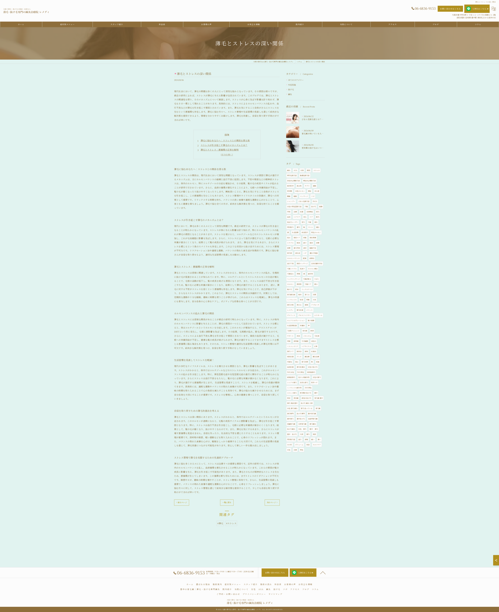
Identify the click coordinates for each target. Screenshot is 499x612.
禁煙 (298, 274)
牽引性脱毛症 (292, 175)
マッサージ (304, 196)
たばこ (316, 279)
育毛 (317, 212)
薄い (319, 439)
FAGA (315, 201)
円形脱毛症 (291, 439)
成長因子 (305, 232)
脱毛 (317, 217)
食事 (317, 243)
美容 (288, 398)
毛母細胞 (305, 341)
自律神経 (310, 212)
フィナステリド (307, 289)
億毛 (298, 227)
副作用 (310, 274)
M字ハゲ (314, 382)
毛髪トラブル (292, 269)
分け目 (289, 444)
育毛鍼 (318, 408)
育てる (307, 294)
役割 (288, 341)
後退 (308, 444)
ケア (311, 217)
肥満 (304, 258)
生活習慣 (295, 232)
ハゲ (304, 253)
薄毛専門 (290, 413)
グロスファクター (304, 315)
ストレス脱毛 (292, 393)
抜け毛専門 (301, 413)
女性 (288, 450)
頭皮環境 (313, 237)
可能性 (289, 362)
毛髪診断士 (307, 279)
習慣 (288, 248)
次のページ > (272, 502)
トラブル (290, 243)
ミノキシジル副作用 (294, 387)
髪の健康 (311, 320)
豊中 (315, 393)
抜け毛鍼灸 (291, 429)
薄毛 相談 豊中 (292, 403)
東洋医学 (290, 186)
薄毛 (308, 434)
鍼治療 (307, 356)
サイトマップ (275, 594)
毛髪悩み (290, 274)
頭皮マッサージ (302, 263)
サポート (290, 336)
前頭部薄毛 (291, 377)
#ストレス (231, 523)
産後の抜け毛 (306, 398)
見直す (302, 269)
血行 (299, 439)
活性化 (313, 341)
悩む (296, 362)
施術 (311, 243)
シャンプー (291, 201)
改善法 (313, 351)
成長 (298, 336)
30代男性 (308, 387)
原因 (308, 170)
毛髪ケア (308, 284)
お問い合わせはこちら (450, 8)
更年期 (289, 191)
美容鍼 (296, 398)
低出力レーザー (292, 222)
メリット (309, 310)
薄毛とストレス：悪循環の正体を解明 (220, 149)
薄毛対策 (290, 305)
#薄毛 (220, 523)
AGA (295, 170)
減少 (304, 243)
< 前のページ (181, 502)
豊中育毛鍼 (312, 413)
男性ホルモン (316, 232)
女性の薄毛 (317, 377)
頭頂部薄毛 (311, 372)
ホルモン (290, 284)
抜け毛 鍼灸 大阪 (307, 403)
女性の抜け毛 (312, 367)
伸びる (299, 305)
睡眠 (295, 196)
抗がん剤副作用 (303, 377)
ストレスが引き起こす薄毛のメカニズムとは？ (224, 145)
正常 (315, 346)
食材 (304, 248)
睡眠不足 (313, 248)
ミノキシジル (292, 299)
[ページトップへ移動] (323, 572)
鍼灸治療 (316, 356)
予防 (288, 212)
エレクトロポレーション (296, 320)
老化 (304, 217)
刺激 (308, 299)
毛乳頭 (316, 336)
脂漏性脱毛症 (304, 175)
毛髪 (309, 222)
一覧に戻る (226, 502)
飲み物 (299, 186)
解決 (299, 294)
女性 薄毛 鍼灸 (292, 408)
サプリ (307, 186)
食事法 (311, 258)
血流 (288, 217)
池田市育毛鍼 (312, 419)
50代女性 (290, 372)
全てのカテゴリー (296, 80)
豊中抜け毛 (301, 419)
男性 (301, 450)
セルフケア (317, 444)
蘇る (316, 284)
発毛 (303, 222)
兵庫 (295, 450)
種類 (306, 305)
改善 (301, 212)
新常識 (296, 341)
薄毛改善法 (301, 367)
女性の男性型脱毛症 (294, 206)
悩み (288, 237)
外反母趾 (292, 84)
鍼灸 (290, 94)
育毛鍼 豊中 (318, 398)
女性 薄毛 (302, 429)
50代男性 (300, 372)
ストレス (316, 170)
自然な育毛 (304, 382)
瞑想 (312, 331)
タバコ (310, 227)
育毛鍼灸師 (291, 294)
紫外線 (305, 331)
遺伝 (317, 227)
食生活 (297, 253)
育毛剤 (289, 253)
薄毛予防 (297, 248)
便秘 (309, 191)
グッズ (299, 356)
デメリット (291, 315)
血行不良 (290, 263)
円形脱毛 (290, 227)
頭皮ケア (297, 237)
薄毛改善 (300, 310)
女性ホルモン (300, 191)
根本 (296, 289)
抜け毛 (291, 89)
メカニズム (307, 336)
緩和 (306, 351)
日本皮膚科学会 (316, 263)
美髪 (304, 237)
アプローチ (315, 305)
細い (312, 439)
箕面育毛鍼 (291, 424)
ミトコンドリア (292, 346)
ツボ (312, 196)
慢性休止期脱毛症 (309, 180)
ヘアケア (297, 217)
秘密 (301, 299)
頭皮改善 (290, 356)
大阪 (301, 434)
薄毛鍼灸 (313, 424)
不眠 (306, 206)
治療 (295, 212)
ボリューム (299, 444)
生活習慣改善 (292, 325)
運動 (314, 186)
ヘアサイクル (306, 346)
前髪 (306, 439)
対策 (302, 170)
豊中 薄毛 (314, 429)
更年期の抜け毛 (305, 393)
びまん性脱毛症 (303, 201)
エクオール (318, 315)
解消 (298, 243)
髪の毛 (289, 289)
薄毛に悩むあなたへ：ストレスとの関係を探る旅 (225, 140)
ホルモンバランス (293, 258)
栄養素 (302, 325)
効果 (314, 294)
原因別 (299, 284)
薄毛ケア (290, 351)
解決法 (299, 351)
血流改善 (290, 367)
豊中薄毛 (290, 419)
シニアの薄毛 (292, 382)
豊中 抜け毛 (292, 434)
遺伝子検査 (314, 253)
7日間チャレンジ (293, 331)
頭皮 (314, 434)
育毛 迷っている (306, 408)
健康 (320, 206)
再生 (316, 222)
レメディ (290, 310)
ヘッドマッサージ (293, 279)
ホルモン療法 (312, 269)
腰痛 (288, 196)
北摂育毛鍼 (302, 424)
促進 (317, 362)
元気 (314, 299)
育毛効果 (305, 362)
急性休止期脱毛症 (293, 180)
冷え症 (316, 191)
